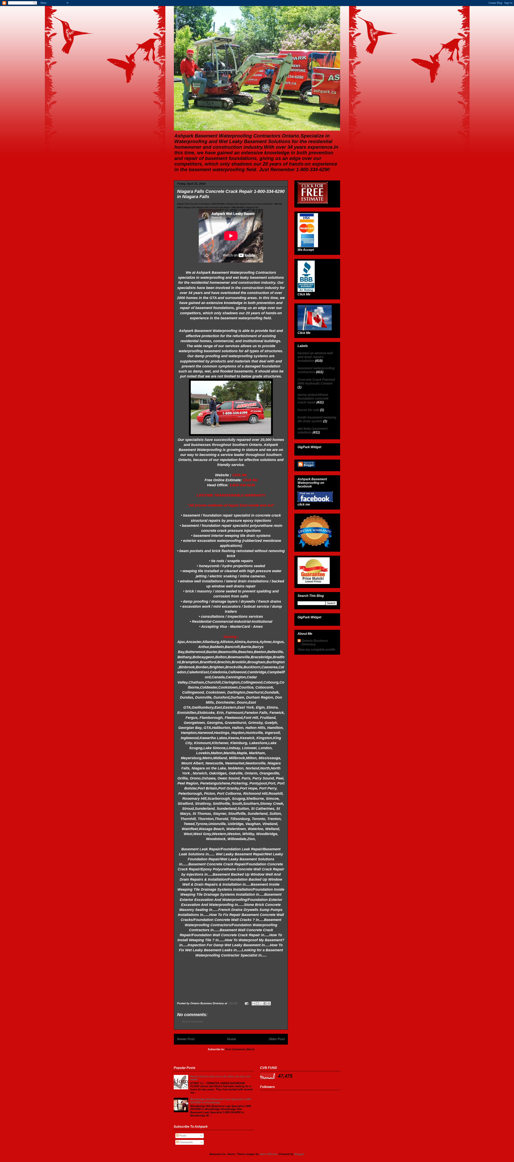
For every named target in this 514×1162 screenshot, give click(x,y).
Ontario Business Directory (315, 642)
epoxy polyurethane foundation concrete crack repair (313, 398)
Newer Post (186, 1039)
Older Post (277, 1039)
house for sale (308, 410)
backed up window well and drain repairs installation (315, 356)
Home (231, 1039)
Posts (182, 1135)
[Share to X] (261, 1003)
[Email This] (254, 1003)
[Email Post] (246, 1003)
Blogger (299, 1154)
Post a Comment (192, 1021)
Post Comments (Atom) (239, 1049)
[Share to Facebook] (265, 1003)
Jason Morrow (268, 1154)
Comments (185, 1142)
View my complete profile (316, 649)
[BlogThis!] (257, 1003)
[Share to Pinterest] (269, 1003)
